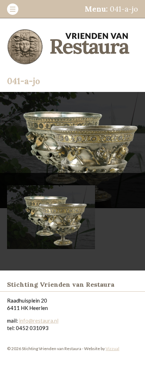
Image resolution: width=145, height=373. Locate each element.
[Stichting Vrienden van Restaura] (72, 44)
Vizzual (112, 348)
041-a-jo (111, 9)
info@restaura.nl (38, 320)
